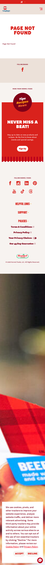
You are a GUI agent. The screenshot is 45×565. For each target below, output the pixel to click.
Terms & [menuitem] (21, 226)
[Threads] (31, 191)
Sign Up (22, 148)
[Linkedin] (26, 183)
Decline (32, 553)
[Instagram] (18, 183)
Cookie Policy (12, 546)
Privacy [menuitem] (22, 232)
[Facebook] (22, 69)
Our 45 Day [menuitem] (22, 243)
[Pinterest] (35, 183)
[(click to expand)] (22, 2)
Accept (19, 553)
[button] (40, 560)
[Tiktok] (22, 191)
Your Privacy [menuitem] (20, 237)
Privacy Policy (31, 546)
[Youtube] (14, 191)
